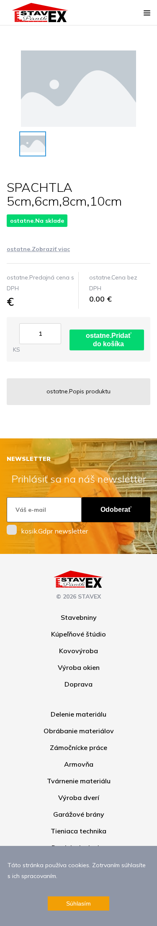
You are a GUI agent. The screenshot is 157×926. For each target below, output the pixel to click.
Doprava (78, 684)
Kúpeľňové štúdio (78, 634)
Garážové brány (78, 814)
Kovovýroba (78, 651)
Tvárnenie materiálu (79, 781)
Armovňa (78, 764)
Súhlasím (78, 903)
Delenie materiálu (78, 714)
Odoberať (115, 509)
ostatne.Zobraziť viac (38, 249)
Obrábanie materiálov (79, 731)
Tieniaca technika (78, 831)
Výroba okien (79, 667)
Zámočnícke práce (78, 747)
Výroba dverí (78, 797)
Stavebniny (79, 617)
